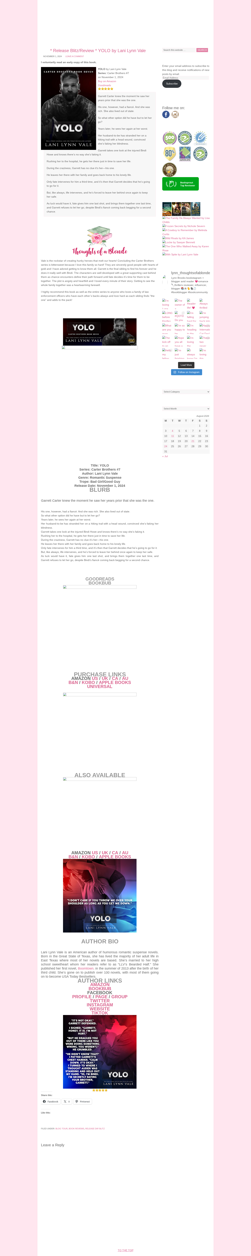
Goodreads (104, 85)
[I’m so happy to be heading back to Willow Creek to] (180, 328)
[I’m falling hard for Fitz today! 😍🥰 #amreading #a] (192, 316)
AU (125, 678)
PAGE (101, 996)
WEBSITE (100, 1008)
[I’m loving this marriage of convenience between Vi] (205, 353)
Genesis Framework (150, 1239)
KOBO (88, 682)
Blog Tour (61, 1128)
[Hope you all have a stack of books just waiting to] (180, 341)
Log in (190, 1239)
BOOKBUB (100, 988)
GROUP (119, 996)
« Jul (165, 456)
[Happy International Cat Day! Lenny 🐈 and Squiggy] (205, 328)
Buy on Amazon (107, 81)
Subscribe (172, 83)
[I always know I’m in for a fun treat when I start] (192, 353)
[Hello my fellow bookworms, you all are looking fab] (167, 353)
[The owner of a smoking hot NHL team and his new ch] (180, 304)
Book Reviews (76, 1128)
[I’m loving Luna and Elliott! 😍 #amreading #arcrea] (167, 304)
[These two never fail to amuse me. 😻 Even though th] (205, 341)
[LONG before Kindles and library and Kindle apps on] (167, 316)
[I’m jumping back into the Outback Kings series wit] (205, 316)
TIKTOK (100, 1012)
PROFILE (82, 996)
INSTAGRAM (100, 1004)
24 (165, 446)
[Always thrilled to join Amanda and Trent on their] (205, 304)
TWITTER (100, 1000)
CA (115, 678)
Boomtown (86, 968)
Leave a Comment (74, 56)
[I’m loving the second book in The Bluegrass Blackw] (192, 341)
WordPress (175, 1239)
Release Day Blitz (95, 1128)
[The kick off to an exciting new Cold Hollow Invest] (167, 341)
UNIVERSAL (99, 686)
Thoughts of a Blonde (125, 22)
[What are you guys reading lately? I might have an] (167, 328)
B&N (73, 682)
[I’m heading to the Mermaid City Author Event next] (192, 328)
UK (105, 678)
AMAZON (100, 984)
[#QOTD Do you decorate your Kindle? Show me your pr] (180, 316)
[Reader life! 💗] (192, 304)
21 (192, 441)
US (95, 678)
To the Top (125, 1250)
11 (172, 436)
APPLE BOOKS (115, 682)
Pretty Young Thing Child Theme (106, 1239)
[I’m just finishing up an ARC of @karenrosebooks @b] (180, 353)
